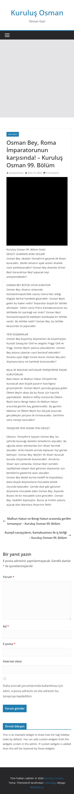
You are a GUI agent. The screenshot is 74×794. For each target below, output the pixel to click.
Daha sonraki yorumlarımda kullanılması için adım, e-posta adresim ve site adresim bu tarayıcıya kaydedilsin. (33, 691)
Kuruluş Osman (37, 13)
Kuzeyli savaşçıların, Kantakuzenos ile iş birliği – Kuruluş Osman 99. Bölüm (36, 535)
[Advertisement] (37, 78)
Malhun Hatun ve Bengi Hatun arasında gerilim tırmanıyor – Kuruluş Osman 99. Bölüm (39, 521)
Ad (6, 626)
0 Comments (52, 172)
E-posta (9, 644)
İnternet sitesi (12, 661)
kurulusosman (16, 172)
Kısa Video (12, 134)
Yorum (8, 577)
